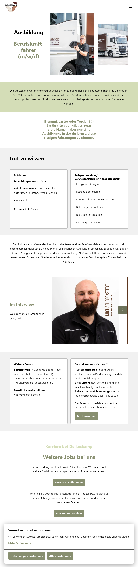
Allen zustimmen (60, 556)
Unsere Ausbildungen (69, 482)
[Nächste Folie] (122, 310)
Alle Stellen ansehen (69, 513)
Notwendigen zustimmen (26, 556)
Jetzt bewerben (86, 416)
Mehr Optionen (18, 543)
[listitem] (85, 310)
